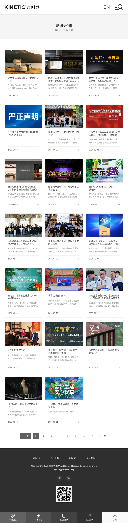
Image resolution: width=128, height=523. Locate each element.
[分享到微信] (68, 478)
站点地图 (91, 458)
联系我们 (73, 458)
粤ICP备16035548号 (64, 469)
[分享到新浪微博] (59, 478)
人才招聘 (55, 458)
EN (106, 7)
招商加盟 (36, 458)
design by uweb (89, 466)
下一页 (103, 436)
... (84, 436)
